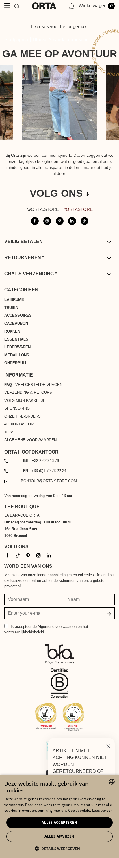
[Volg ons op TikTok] (84, 221)
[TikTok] (18, 555)
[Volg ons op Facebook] (35, 221)
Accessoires (18, 315)
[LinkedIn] (49, 555)
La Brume (14, 299)
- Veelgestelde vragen (33, 385)
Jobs (9, 432)
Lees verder (102, 810)
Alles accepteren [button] (59, 822)
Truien (11, 307)
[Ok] (109, 613)
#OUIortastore (20, 424)
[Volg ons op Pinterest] (60, 221)
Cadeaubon (16, 323)
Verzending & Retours (28, 392)
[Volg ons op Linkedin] (72, 221)
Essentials (16, 339)
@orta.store (43, 209)
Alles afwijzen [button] (59, 836)
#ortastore (78, 209)
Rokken (12, 331)
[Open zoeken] (16, 5)
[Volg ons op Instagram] (47, 221)
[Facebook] (7, 555)
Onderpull (15, 363)
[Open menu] (7, 5)
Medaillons (16, 355)
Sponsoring (17, 408)
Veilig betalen (23, 241)
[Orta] (44, 5)
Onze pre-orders (22, 416)
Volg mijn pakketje (25, 400)
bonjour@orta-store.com (49, 481)
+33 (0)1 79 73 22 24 (44, 471)
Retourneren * (24, 257)
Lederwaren (17, 347)
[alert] (59, 816)
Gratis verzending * (30, 273)
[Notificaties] (71, 6)
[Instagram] (38, 555)
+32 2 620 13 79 (41, 460)
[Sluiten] (108, 746)
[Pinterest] (28, 555)
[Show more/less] (109, 241)
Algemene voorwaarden (30, 440)
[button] (59, 848)
